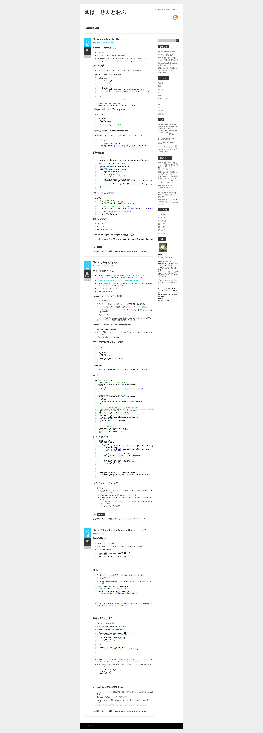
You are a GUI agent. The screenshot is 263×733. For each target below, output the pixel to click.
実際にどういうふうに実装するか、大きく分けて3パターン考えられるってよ (122, 705)
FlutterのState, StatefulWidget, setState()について (120, 530)
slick (160, 143)
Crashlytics (169, 128)
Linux (159, 95)
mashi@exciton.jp (166, 257)
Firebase (108, 43)
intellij (172, 130)
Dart (104, 43)
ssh (163, 142)
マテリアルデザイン (166, 149)
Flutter (112, 43)
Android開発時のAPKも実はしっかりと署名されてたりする (168, 59)
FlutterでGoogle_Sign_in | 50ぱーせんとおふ (168, 168)
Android (100, 43)
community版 (163, 128)
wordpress (164, 146)
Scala (159, 101)
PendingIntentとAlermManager (167, 192)
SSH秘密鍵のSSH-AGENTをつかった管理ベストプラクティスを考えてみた (168, 70)
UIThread (160, 146)
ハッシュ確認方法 (142, 307)
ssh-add (166, 142)
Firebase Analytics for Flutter (108, 39)
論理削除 (165, 151)
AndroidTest (168, 126)
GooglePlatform (161, 130)
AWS (159, 128)
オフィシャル (110, 605)
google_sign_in (100, 514)
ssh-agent (170, 142)
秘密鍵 (161, 151)
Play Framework (162, 98)
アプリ (170, 146)
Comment (87, 53)
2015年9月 (161, 224)
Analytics (99, 247)
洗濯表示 (161, 114)
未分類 (160, 111)
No (87, 50)
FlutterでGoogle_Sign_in (105, 262)
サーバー (161, 107)
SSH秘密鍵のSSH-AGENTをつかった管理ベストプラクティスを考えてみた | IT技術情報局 (168, 179)
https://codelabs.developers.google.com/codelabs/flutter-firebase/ (118, 280)
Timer (173, 142)
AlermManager (168, 124)
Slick (159, 104)
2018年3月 (161, 214)
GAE (172, 128)
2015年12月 (162, 221)
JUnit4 (161, 132)
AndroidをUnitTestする (165, 185)
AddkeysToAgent (161, 124)
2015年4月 (161, 230)
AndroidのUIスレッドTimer (166, 200)
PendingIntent (166, 132)
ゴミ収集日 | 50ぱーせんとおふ (168, 186)
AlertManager (174, 124)
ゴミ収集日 (176, 146)
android (164, 126)
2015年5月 (161, 227)
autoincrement (174, 126)
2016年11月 (162, 218)
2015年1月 (161, 233)
